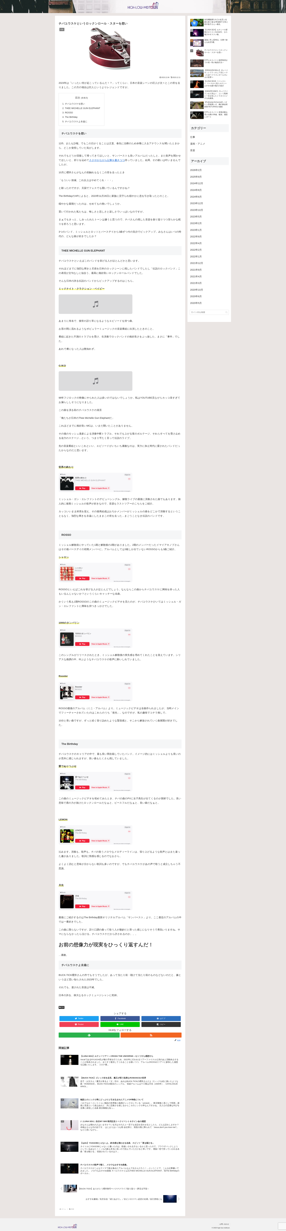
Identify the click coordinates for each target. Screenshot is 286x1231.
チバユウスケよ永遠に (76, 121)
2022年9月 (196, 236)
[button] (161, 1024)
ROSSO (69, 112)
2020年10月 (196, 289)
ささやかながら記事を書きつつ (107, 160)
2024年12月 (196, 183)
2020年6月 (196, 296)
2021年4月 (196, 276)
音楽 (62, 1007)
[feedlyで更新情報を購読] (89, 1035)
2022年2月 (196, 249)
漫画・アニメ (197, 143)
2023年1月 (196, 230)
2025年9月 (196, 176)
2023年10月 (196, 210)
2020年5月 (196, 303)
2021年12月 (196, 263)
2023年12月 (196, 203)
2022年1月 (196, 256)
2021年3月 (196, 283)
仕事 (192, 137)
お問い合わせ (224, 1224)
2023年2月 (196, 223)
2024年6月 (196, 196)
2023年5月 (196, 216)
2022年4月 (196, 243)
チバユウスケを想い (75, 104)
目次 (77, 97)
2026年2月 (196, 170)
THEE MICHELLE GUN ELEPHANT (82, 108)
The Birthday (71, 117)
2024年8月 (196, 190)
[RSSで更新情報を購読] (151, 1035)
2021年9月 (196, 269)
